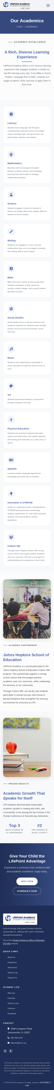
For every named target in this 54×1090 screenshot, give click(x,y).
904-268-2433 (16, 1038)
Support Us (12, 978)
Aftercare (11, 993)
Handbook (12, 1013)
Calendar (11, 998)
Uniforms (11, 1008)
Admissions (12, 967)
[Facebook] (11, 1051)
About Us (11, 957)
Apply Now (27, 881)
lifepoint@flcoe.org (18, 1043)
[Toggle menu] (48, 5)
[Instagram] (5, 1051)
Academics (12, 962)
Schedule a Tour (27, 891)
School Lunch (13, 1003)
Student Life (13, 973)
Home (20, 27)
